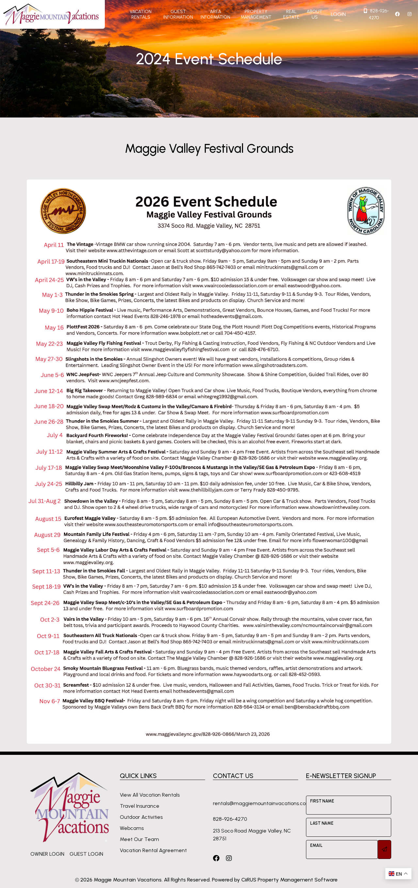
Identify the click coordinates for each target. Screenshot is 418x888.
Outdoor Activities (141, 817)
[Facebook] (216, 858)
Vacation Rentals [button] (141, 14)
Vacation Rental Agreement (153, 850)
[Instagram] (229, 858)
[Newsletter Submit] (384, 849)
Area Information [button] (215, 14)
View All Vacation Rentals (150, 795)
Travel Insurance (139, 806)
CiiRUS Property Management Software (289, 880)
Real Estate (291, 14)
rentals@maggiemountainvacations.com (262, 803)
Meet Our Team (139, 839)
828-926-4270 (379, 14)
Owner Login (47, 854)
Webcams (132, 828)
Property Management (256, 14)
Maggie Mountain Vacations (128, 880)
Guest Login (86, 854)
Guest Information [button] (178, 14)
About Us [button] (314, 14)
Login (338, 14)
